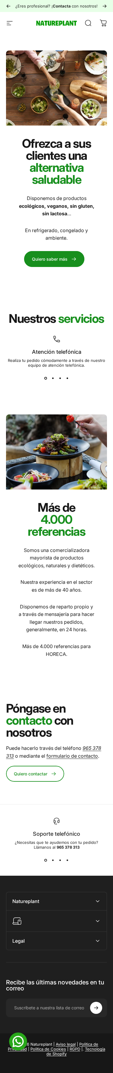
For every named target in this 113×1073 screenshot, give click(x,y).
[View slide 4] (67, 378)
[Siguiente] (104, 6)
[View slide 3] (60, 378)
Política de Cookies (48, 1049)
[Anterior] (8, 6)
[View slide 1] (45, 378)
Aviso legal (66, 1044)
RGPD (75, 1049)
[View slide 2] (53, 378)
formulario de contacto (72, 756)
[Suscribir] (96, 1008)
